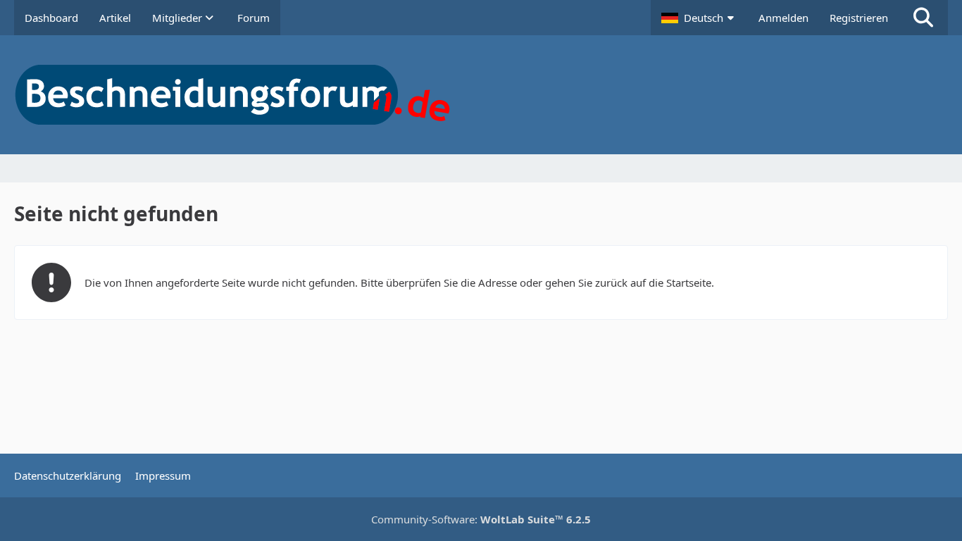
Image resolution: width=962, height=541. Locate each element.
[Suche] (923, 17)
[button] (699, 17)
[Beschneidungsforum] (481, 94)
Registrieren (859, 18)
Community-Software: (481, 519)
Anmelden (783, 18)
